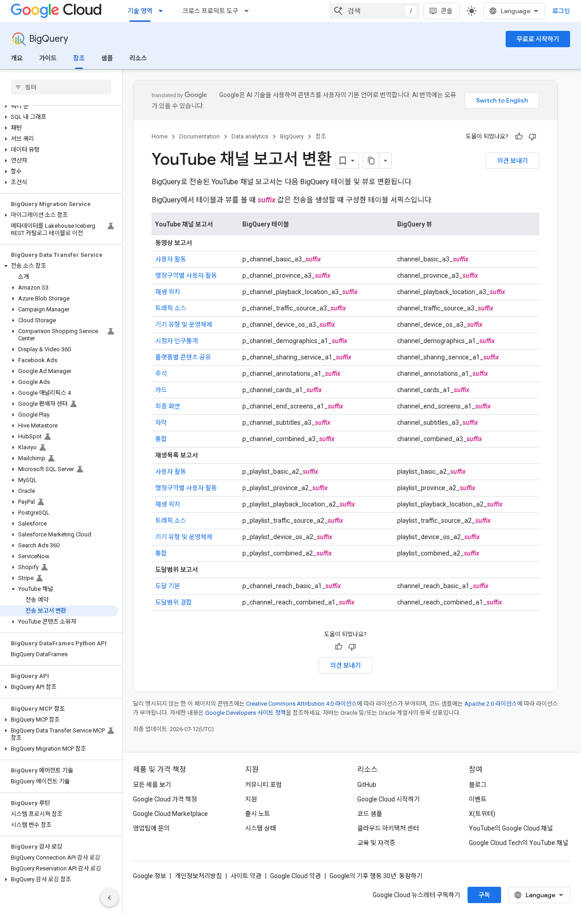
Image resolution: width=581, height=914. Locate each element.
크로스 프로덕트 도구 (210, 11)
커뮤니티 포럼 (263, 784)
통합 (161, 438)
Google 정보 (149, 876)
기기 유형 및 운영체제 (183, 324)
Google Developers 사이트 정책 (245, 712)
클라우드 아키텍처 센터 (388, 828)
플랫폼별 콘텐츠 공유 (183, 357)
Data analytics (249, 136)
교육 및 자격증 (376, 842)
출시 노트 (257, 813)
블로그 (478, 784)
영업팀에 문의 (151, 828)
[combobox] (374, 11)
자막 (161, 422)
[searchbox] (61, 87)
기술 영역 (140, 11)
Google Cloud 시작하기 (388, 799)
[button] (59, 106)
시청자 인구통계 (176, 340)
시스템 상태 (260, 828)
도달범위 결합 (173, 602)
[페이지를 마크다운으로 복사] (371, 160)
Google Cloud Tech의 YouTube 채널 (518, 842)
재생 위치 (167, 291)
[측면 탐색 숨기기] (109, 898)
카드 (161, 389)
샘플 (107, 58)
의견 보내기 (512, 161)
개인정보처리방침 (198, 876)
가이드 (48, 58)
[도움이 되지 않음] (532, 136)
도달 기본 (167, 586)
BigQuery (48, 38)
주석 (161, 373)
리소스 (138, 58)
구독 (484, 895)
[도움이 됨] (519, 136)
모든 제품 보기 (152, 784)
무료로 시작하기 (538, 39)
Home (159, 136)
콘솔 (447, 11)
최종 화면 (167, 406)
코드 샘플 (369, 813)
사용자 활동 (170, 259)
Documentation (199, 136)
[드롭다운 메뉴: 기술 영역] (163, 11)
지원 (251, 799)
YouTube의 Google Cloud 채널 (511, 828)
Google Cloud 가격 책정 (165, 799)
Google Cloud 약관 (295, 876)
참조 (79, 58)
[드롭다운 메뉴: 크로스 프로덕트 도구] (249, 11)
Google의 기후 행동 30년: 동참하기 (376, 876)
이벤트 (478, 799)
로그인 (561, 11)
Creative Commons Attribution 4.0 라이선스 (301, 703)
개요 (17, 58)
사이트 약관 (246, 876)
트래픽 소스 (170, 308)
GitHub (366, 784)
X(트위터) (482, 813)
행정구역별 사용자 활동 (186, 275)
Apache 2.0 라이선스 (490, 703)
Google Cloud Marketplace (170, 813)
